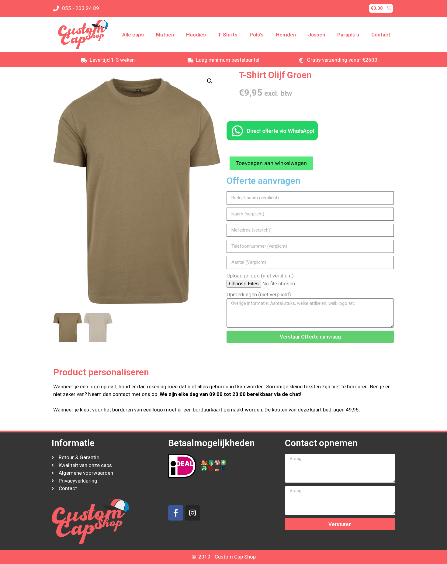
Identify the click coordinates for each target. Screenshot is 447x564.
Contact (380, 35)
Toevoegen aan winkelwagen (271, 163)
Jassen (316, 35)
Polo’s (257, 35)
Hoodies (196, 35)
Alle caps (133, 35)
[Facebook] (175, 513)
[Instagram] (192, 513)
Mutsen (165, 35)
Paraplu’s (348, 35)
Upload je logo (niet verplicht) (260, 276)
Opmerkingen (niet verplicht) (259, 294)
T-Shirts (227, 35)
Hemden (286, 35)
